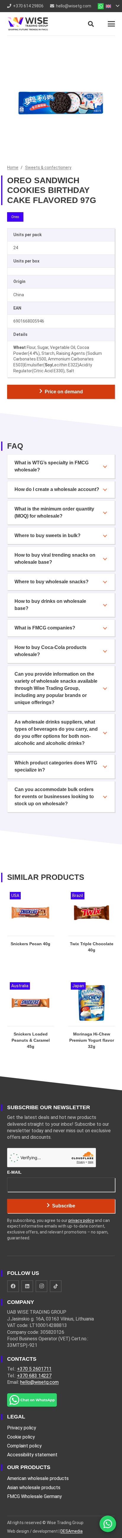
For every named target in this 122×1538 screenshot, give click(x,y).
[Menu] (111, 24)
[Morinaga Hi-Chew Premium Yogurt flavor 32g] (91, 1021)
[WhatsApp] (107, 1524)
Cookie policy (21, 1437)
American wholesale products (38, 1478)
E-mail (14, 1172)
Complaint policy (24, 1446)
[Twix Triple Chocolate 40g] (91, 927)
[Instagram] (41, 1286)
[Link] (27, 24)
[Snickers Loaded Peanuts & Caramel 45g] (30, 1021)
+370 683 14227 (34, 1375)
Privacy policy (21, 1428)
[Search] (90, 24)
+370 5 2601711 (34, 1369)
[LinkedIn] (27, 1286)
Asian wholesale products (33, 1487)
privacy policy (81, 1220)
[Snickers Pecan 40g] (30, 927)
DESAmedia (71, 1531)
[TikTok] (56, 1286)
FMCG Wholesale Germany (34, 1496)
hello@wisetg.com (39, 1382)
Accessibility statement (32, 1455)
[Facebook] (13, 1286)
